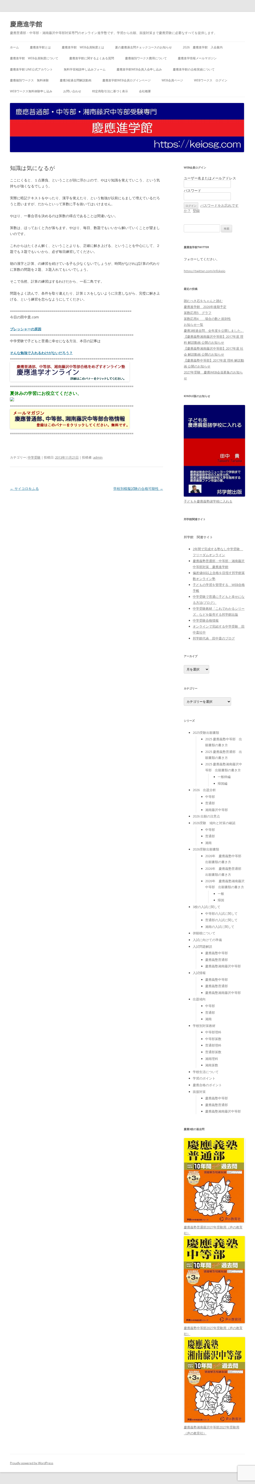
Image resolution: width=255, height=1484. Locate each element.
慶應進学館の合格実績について (194, 69)
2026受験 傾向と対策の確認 (214, 823)
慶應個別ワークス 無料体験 (29, 80)
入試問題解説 (202, 946)
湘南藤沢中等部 (216, 810)
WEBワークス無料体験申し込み (31, 91)
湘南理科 (211, 1058)
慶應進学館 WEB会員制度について (34, 58)
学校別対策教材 (204, 1025)
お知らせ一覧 (193, 324)
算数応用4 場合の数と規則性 (207, 318)
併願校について (204, 933)
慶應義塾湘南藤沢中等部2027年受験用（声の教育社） (211, 1430)
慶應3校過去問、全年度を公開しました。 (214, 330)
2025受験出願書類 (206, 732)
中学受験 (34, 457)
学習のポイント (204, 1078)
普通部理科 (213, 1045)
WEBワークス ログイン (210, 80)
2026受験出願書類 (206, 849)
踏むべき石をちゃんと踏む (203, 301)
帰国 (221, 900)
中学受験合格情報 (206, 620)
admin (98, 457)
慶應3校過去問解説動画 (75, 80)
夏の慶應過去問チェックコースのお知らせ (143, 47)
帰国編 (222, 783)
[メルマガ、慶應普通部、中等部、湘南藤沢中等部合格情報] (69, 427)
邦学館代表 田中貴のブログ (214, 638)
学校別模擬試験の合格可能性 (138, 488)
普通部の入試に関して (221, 920)
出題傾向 (199, 999)
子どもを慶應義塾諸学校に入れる (208, 501)
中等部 (210, 796)
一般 (221, 893)
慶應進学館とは (40, 47)
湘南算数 (211, 1065)
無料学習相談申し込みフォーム (85, 69)
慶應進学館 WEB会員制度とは (83, 47)
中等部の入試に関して (221, 913)
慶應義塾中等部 (216, 953)
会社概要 (145, 91)
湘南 (208, 843)
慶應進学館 (26, 23)
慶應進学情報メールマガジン (197, 58)
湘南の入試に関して (219, 926)
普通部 (210, 803)
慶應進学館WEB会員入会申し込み (139, 69)
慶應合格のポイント (207, 1085)
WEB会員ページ (172, 80)
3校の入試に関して (206, 907)
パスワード (192, 190)
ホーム (14, 47)
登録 (196, 210)
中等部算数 (213, 1039)
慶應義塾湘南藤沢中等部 (223, 966)
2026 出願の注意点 (206, 816)
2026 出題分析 (204, 790)
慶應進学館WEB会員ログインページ (126, 80)
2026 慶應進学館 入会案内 (203, 47)
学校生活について (206, 1072)
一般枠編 (224, 777)
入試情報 (199, 973)
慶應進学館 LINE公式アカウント (31, 69)
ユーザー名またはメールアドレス (210, 178)
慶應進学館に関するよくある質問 (91, 58)
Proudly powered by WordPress (31, 1463)
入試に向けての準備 (207, 940)
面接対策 (199, 1091)
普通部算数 (213, 1052)
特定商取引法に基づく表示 (110, 91)
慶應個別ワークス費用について (146, 58)
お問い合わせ (72, 91)
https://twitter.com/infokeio (204, 271)
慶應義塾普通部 (216, 959)
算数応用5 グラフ (197, 312)
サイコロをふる (24, 488)
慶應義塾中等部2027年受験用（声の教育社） (213, 1331)
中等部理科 (213, 1032)
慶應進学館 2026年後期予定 (205, 306)
